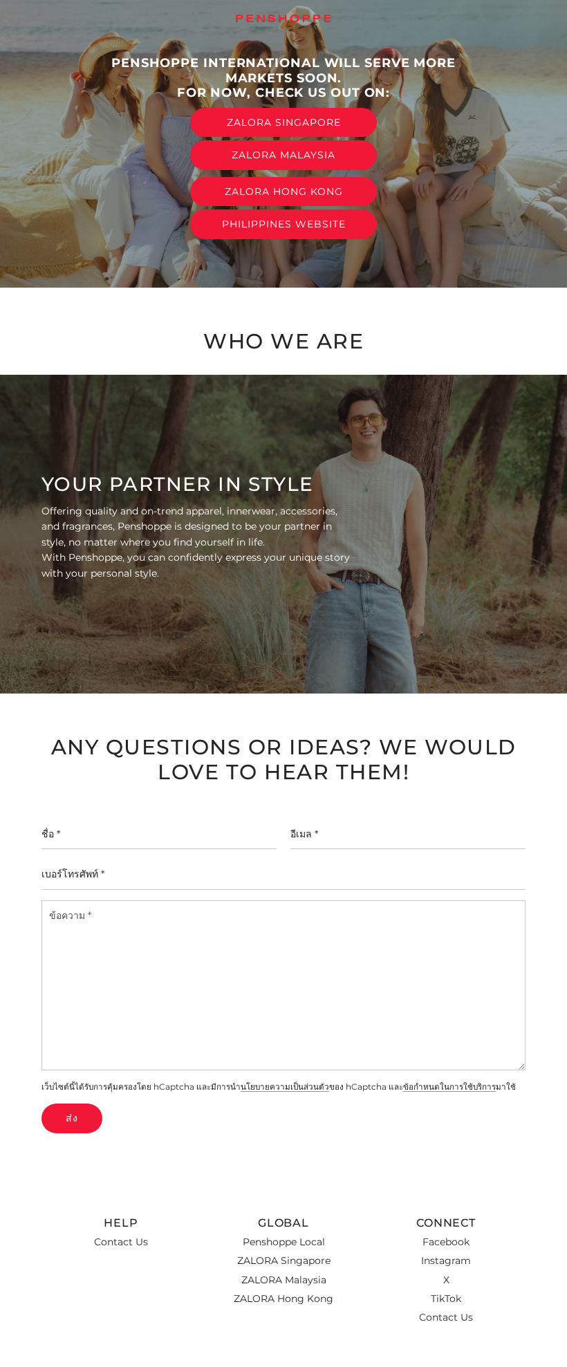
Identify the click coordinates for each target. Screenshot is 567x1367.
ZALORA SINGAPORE (284, 122)
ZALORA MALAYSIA (283, 155)
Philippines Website (284, 224)
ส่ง (72, 1118)
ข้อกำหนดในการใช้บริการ (449, 1087)
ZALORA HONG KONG (284, 191)
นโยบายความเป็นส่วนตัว (285, 1087)
